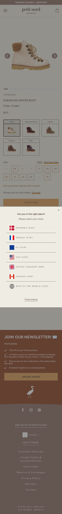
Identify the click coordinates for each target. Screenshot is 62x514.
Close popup (31, 299)
